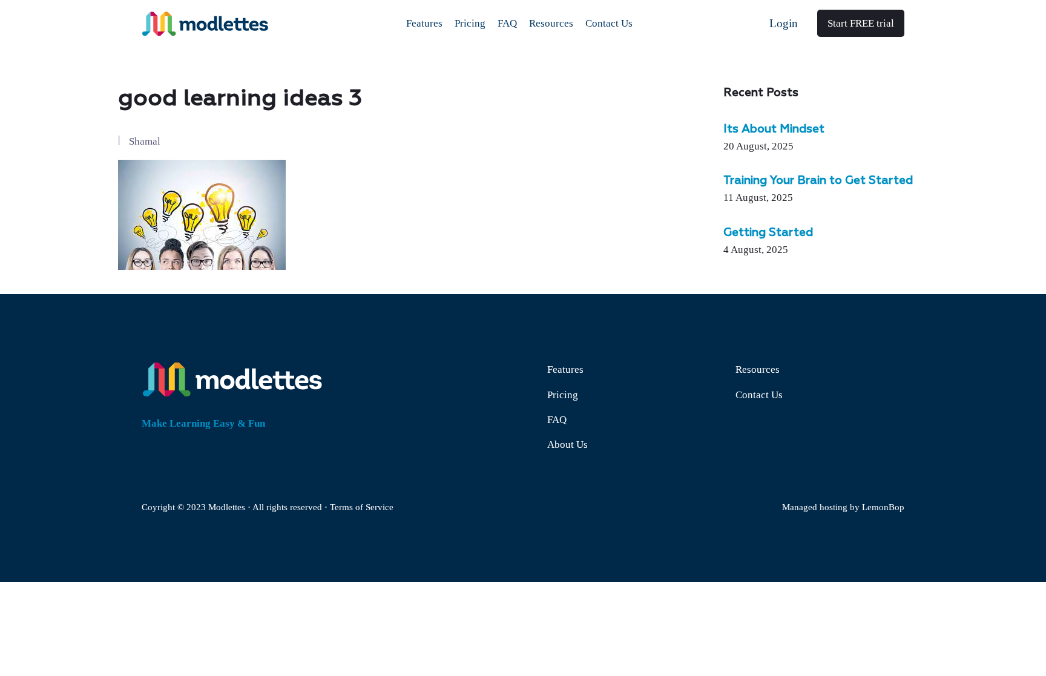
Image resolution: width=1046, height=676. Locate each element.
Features (565, 369)
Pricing (562, 395)
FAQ (557, 419)
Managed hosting (814, 507)
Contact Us (759, 395)
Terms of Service (361, 507)
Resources (757, 369)
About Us (567, 444)
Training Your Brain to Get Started (818, 181)
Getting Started (768, 233)
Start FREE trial (860, 23)
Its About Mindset (773, 129)
